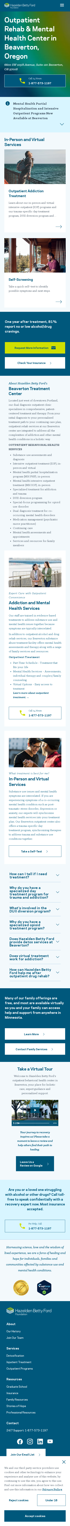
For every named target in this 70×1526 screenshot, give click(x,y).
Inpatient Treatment (18, 1362)
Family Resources (17, 1399)
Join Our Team (15, 1337)
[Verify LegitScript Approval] (44, 1288)
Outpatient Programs (19, 1368)
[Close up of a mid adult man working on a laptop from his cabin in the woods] (35, 255)
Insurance (12, 1393)
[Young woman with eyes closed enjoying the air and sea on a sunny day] (35, 166)
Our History (13, 1331)
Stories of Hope (16, 1406)
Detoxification (15, 1355)
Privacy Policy (52, 1489)
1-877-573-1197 (36, 1430)
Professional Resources (21, 1412)
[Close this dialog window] (64, 1462)
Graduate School (16, 1386)
